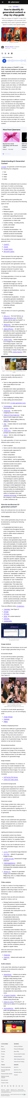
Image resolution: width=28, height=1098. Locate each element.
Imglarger (6, 719)
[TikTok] (10, 1086)
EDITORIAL (16, 6)
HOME (10, 6)
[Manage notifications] (24, 1094)
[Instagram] (8, 1086)
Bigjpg (6, 721)
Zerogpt (6, 611)
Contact (7, 1089)
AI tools (3, 166)
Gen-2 (5, 435)
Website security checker (5, 1077)
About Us (16, 1067)
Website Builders (18, 1056)
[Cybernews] (14, 2)
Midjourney (7, 324)
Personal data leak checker (5, 1070)
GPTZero (6, 614)
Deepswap (7, 410)
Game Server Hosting (19, 1061)
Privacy (3, 1054)
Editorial (5, 149)
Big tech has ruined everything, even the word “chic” (10, 145)
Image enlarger (8, 717)
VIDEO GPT (7, 430)
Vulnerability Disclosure (6, 1092)
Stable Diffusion (8, 329)
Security (3, 1051)
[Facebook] (5, 1086)
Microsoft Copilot (9, 251)
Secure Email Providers (19, 1054)
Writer (5, 616)
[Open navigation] (2, 2)
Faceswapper (8, 406)
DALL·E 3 (6, 316)
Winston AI (7, 871)
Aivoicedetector (8, 1008)
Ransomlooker (4, 1080)
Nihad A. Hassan (9, 46)
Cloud (2, 1059)
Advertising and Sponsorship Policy (18, 1090)
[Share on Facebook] (8, 53)
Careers (16, 1074)
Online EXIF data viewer (11, 779)
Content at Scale (9, 858)
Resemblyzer (7, 974)
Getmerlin (6, 618)
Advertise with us (18, 1072)
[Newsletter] (22, 1086)
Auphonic (6, 957)
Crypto (2, 1056)
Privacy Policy (21, 1089)
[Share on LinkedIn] (12, 53)
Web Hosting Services (19, 1059)
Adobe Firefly (8, 339)
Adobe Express (17, 352)
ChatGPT (6, 244)
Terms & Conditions (5, 1090)
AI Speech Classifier (10, 995)
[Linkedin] (13, 1086)
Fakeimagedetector (9, 863)
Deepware (7, 955)
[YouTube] (16, 1086)
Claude (6, 247)
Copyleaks (7, 609)
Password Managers (19, 1049)
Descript (6, 419)
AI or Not (6, 854)
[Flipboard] (19, 1086)
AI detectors (20, 606)
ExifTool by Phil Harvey (11, 777)
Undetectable (8, 621)
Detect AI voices (9, 1002)
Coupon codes (4, 1082)
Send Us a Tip (17, 1069)
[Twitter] (2, 1086)
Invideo (6, 428)
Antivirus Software (18, 1046)
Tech (2, 1061)
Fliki (5, 424)
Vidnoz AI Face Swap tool (11, 415)
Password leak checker (6, 1073)
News (2, 1046)
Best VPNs (16, 1051)
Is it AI (6, 852)
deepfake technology (10, 495)
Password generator (6, 1067)
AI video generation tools (17, 403)
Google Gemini (8, 249)
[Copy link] (2, 53)
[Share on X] (5, 53)
